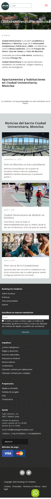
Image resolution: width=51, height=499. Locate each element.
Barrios (7, 35)
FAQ (4, 395)
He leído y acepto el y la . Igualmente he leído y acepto (24, 323)
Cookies (7, 486)
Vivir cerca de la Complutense (21, 265)
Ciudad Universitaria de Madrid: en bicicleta (24, 216)
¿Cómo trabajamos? (10, 347)
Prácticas (6, 297)
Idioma (8, 441)
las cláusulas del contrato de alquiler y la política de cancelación (24, 324)
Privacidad (16, 486)
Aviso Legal (26, 321)
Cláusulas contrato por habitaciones (17, 369)
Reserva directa (8, 362)
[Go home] (5, 6)
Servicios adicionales (10, 354)
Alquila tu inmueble (10, 388)
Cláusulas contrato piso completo (16, 373)
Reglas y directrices (10, 351)
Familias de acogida (10, 392)
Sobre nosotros (8, 293)
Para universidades (10, 301)
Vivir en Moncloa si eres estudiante (24, 164)
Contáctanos (7, 365)
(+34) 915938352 (18, 433)
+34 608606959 (34, 433)
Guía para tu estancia (11, 358)
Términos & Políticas (31, 486)
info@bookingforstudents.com (20, 429)
